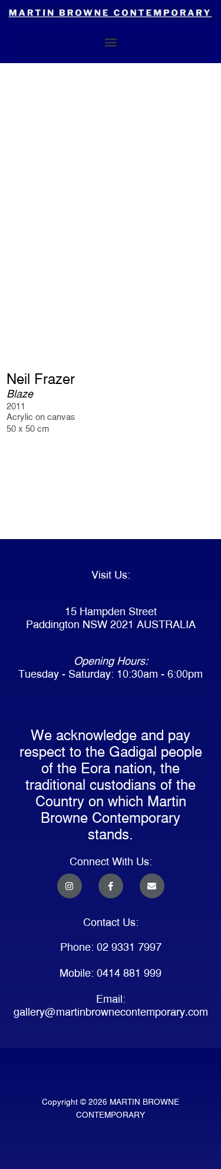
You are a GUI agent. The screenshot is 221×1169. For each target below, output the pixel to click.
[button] (110, 41)
